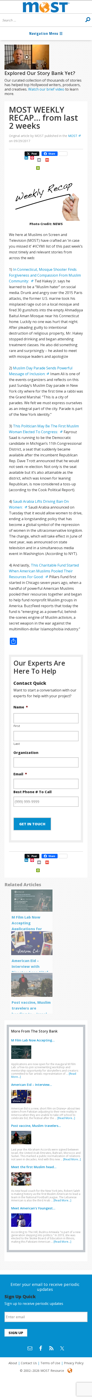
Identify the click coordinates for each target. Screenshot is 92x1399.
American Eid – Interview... (31, 1084)
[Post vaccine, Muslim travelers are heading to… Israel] (22, 1145)
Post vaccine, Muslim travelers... (36, 1126)
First (17, 726)
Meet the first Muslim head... (33, 1167)
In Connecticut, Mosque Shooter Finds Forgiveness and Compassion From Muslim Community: (45, 275)
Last (17, 744)
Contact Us (29, 1363)
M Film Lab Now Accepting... (33, 1040)
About (12, 1363)
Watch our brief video (46, 89)
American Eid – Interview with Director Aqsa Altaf (30, 966)
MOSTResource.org (46, 6)
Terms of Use (50, 1363)
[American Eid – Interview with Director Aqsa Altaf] (22, 1104)
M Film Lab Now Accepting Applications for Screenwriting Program (27, 929)
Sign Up (15, 1332)
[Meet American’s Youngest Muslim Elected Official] (22, 1227)
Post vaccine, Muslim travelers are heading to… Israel (31, 1008)
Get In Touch (32, 824)
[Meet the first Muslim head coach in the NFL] (22, 1186)
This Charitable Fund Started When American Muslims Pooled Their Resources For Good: (44, 571)
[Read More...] (66, 1118)
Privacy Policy (74, 1363)
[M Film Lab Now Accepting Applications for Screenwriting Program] (22, 1059)
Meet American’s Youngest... (33, 1208)
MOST (72, 136)
